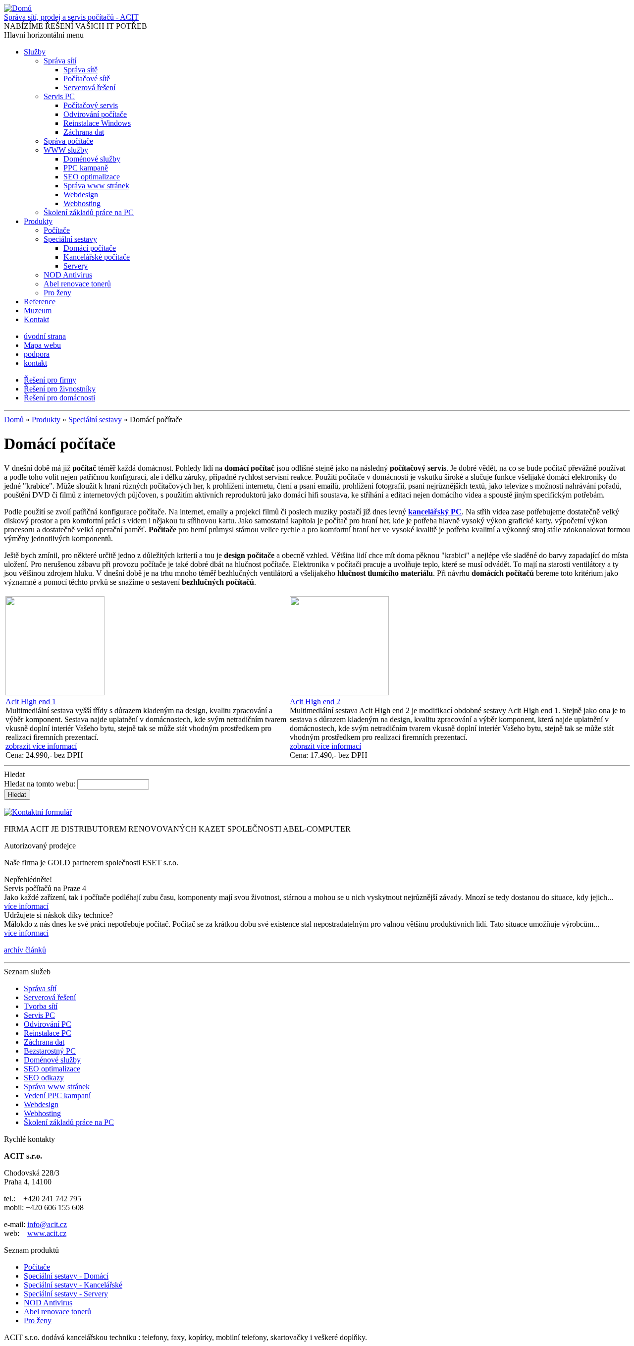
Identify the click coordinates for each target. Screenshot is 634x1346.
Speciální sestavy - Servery (66, 1294)
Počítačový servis (90, 105)
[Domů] (18, 8)
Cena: (15, 755)
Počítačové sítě (86, 78)
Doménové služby (91, 159)
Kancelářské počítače (96, 257)
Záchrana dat (83, 132)
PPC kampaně (85, 168)
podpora (37, 354)
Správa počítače (68, 141)
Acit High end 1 (30, 701)
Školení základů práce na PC (89, 212)
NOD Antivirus (68, 275)
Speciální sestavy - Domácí (66, 1276)
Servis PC (59, 96)
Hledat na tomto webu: (40, 784)
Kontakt (36, 319)
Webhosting (82, 203)
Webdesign (80, 194)
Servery (75, 266)
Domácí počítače (89, 248)
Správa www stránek (96, 185)
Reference (39, 301)
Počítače (57, 230)
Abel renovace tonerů (77, 284)
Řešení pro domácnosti (59, 397)
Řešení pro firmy (50, 380)
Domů (14, 419)
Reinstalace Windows (97, 123)
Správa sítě (80, 69)
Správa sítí (60, 60)
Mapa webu (42, 345)
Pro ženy (57, 292)
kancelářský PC (435, 511)
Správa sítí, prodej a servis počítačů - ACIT (71, 17)
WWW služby (66, 150)
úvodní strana (45, 336)
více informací (26, 906)
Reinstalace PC (47, 1033)
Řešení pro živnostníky (60, 389)
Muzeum (38, 310)
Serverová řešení (89, 87)
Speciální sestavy (70, 239)
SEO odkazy (44, 1077)
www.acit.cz (46, 1233)
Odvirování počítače (95, 114)
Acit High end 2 (315, 701)
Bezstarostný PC (50, 1051)
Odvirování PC (47, 1024)
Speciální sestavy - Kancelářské (73, 1285)
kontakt (35, 363)
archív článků (25, 950)
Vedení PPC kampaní (57, 1095)
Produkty (38, 221)
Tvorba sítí (40, 1006)
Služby (35, 52)
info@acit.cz (47, 1224)
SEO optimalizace (91, 176)
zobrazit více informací (41, 746)
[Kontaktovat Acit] (38, 812)
